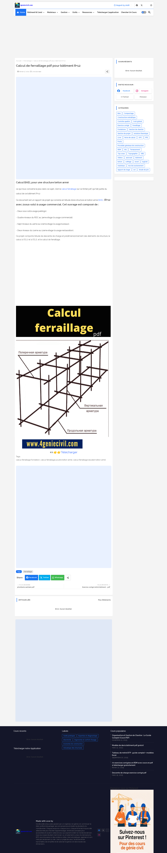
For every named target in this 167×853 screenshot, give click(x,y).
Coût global (137, 121)
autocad (129, 158)
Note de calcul (129, 137)
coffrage (128, 162)
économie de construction (73, 744)
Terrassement (135, 149)
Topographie (133, 154)
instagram (144, 91)
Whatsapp (59, 577)
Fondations (122, 129)
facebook (126, 91)
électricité (67, 740)
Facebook (33, 577)
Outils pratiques (69, 736)
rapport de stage (124, 170)
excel (137, 162)
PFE (146, 137)
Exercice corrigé (123, 125)
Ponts (120, 141)
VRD (142, 154)
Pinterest (143, 97)
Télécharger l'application (108, 12)
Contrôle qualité (124, 121)
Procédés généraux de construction (131, 145)
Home (22, 12)
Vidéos (120, 158)
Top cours (121, 154)
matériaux (121, 166)
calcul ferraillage (68, 189)
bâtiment (138, 158)
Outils (74, 12)
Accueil (19, 61)
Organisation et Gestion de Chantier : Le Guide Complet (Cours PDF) (131, 736)
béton (120, 162)
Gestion (64, 12)
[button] (143, 12)
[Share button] (68, 577)
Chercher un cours (129, 12)
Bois (119, 113)
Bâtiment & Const (34, 12)
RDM (119, 149)
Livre (119, 137)
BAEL (100, 200)
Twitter (46, 577)
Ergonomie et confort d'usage (85, 740)
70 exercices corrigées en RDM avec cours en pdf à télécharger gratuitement (132, 764)
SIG (125, 149)
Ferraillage (28, 61)
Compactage (129, 113)
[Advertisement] (84, 36)
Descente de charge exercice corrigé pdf (129, 773)
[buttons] (136, 5)
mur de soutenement (136, 166)
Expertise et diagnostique (87, 736)
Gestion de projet (124, 133)
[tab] (20, 12)
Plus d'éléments (104, 600)
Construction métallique (127, 117)
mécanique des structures (72, 748)
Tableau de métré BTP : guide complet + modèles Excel (133, 754)
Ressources (87, 12)
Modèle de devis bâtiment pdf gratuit (128, 745)
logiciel (145, 162)
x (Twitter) (125, 97)
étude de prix (144, 170)
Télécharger (69, 452)
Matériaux (51, 12)
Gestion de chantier (136, 129)
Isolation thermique (141, 133)
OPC (140, 137)
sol (134, 170)
